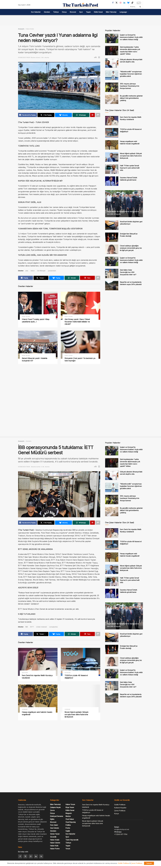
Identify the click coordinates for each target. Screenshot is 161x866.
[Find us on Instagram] (120, 3)
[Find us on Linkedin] (36, 856)
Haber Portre (55, 849)
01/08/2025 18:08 (24, 57)
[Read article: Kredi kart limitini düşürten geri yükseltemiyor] (111, 225)
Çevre (52, 810)
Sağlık (68, 831)
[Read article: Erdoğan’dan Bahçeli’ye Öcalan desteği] (111, 237)
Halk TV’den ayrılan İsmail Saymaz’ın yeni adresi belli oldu (129, 168)
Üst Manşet (41, 271)
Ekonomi (73, 12)
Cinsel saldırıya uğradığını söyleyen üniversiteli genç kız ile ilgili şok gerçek (131, 248)
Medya (68, 816)
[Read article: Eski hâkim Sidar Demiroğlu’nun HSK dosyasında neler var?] (111, 273)
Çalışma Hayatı (55, 807)
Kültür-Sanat (98, 12)
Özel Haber (70, 819)
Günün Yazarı (55, 834)
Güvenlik (53, 837)
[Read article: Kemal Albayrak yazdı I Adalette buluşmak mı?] (38, 345)
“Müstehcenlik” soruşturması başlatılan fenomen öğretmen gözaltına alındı (131, 74)
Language (123, 12)
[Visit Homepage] (80, 5)
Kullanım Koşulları (120, 808)
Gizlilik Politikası (119, 805)
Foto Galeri (54, 825)
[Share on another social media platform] (97, 115)
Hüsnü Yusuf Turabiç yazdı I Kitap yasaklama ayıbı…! (35, 320)
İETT (32, 627)
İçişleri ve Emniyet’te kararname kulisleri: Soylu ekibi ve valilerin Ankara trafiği (131, 37)
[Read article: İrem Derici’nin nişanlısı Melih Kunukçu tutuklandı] (111, 120)
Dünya (64, 12)
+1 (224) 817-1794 (120, 834)
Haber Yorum (70, 804)
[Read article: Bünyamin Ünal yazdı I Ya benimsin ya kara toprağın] (80, 345)
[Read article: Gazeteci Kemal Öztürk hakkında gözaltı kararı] (111, 181)
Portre (68, 828)
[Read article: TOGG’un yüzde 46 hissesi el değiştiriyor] (111, 132)
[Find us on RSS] (41, 856)
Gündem (47, 12)
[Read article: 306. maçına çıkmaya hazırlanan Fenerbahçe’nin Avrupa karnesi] (111, 87)
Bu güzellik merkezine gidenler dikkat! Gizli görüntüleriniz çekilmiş (131, 98)
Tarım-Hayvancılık (72, 840)
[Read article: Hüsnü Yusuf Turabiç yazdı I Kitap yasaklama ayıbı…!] (38, 306)
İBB (26, 627)
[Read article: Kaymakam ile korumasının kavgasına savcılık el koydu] (124, 203)
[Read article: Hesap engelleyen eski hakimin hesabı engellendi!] (111, 145)
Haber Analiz (30, 29)
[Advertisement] (80, 20)
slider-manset (41, 627)
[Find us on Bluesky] (128, 2)
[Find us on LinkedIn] (124, 3)
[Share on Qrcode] (92, 115)
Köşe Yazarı (26, 316)
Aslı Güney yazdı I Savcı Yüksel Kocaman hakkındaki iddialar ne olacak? (77, 321)
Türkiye (56, 12)
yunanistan (52, 271)
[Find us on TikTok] (132, 2)
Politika (68, 825)
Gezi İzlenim (54, 828)
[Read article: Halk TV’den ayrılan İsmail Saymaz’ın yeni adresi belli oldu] (111, 169)
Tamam (149, 863)
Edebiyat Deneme (56, 816)
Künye (116, 813)
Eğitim (52, 819)
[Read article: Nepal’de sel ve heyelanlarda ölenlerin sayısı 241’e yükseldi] (111, 285)
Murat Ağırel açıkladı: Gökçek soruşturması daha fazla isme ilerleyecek (131, 155)
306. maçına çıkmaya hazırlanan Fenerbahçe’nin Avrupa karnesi (129, 86)
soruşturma (53, 627)
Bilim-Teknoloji (111, 12)
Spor (81, 12)
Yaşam (88, 12)
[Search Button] (140, 6)
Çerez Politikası (119, 811)
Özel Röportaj (71, 822)
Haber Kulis (54, 846)
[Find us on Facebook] (112, 3)
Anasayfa (21, 29)
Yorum (68, 849)
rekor (33, 271)
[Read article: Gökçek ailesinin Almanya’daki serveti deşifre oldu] (111, 63)
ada (26, 271)
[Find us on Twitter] (117, 2)
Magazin (25, 672)
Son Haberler (36, 12)
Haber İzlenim (55, 843)
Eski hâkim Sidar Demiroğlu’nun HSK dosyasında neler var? (128, 272)
